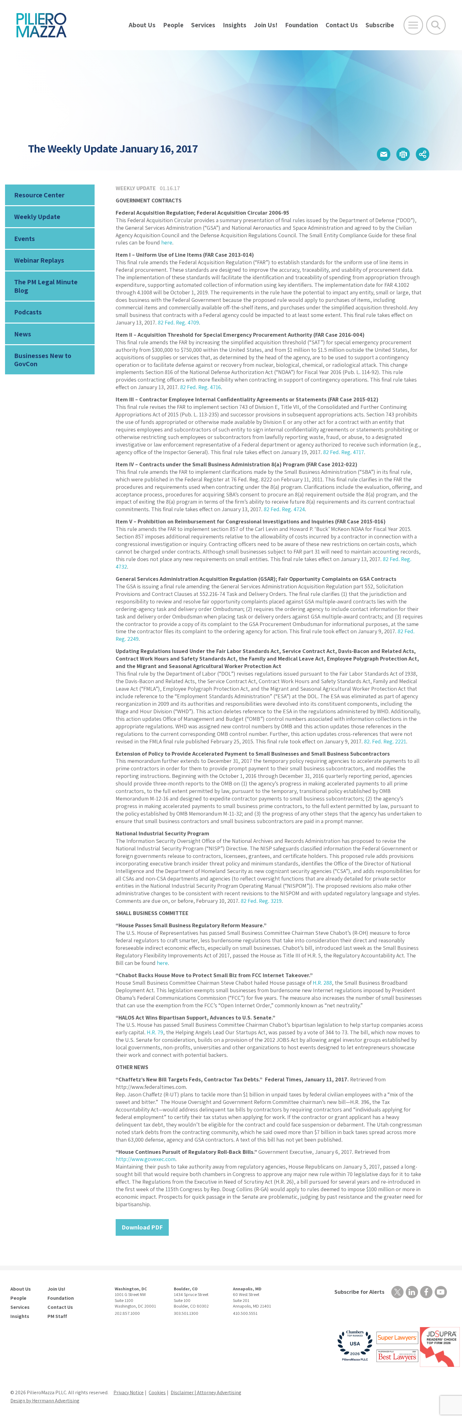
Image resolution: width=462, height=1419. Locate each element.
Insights (234, 25)
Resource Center (39, 194)
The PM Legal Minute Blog (46, 285)
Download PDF (142, 1227)
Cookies (157, 1392)
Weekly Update (37, 216)
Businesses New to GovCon (42, 359)
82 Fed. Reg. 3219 (261, 900)
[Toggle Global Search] (436, 25)
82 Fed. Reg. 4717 (343, 452)
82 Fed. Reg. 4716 (200, 387)
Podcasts (28, 312)
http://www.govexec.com (145, 1159)
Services (203, 25)
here (166, 242)
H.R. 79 (155, 1032)
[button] (383, 154)
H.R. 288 (322, 982)
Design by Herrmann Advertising (45, 1400)
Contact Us (342, 25)
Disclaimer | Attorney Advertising (206, 1392)
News (22, 333)
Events (24, 238)
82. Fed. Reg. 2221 (385, 741)
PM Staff (57, 1316)
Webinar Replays (39, 260)
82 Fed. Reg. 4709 (178, 322)
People (173, 25)
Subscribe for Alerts (359, 1291)
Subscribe (380, 25)
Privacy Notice (128, 1392)
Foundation (301, 25)
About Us (142, 25)
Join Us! (266, 25)
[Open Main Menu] (413, 25)
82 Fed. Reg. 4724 (284, 509)
